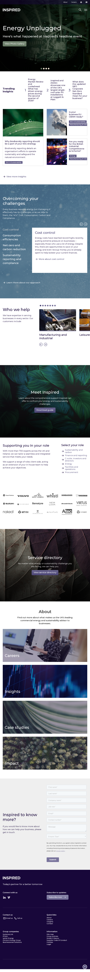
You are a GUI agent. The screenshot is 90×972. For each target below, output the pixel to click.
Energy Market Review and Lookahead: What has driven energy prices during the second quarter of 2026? (35, 90)
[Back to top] (85, 967)
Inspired (11, 878)
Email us (9, 918)
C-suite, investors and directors (75, 459)
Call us (19, 918)
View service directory (45, 572)
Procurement (71, 472)
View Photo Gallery (14, 44)
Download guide (44, 410)
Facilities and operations (71, 468)
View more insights (16, 176)
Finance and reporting (76, 455)
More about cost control (51, 259)
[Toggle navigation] (85, 9)
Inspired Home (11, 9)
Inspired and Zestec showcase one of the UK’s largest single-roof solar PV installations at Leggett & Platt (57, 90)
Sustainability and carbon (74, 451)
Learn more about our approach (23, 282)
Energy (68, 464)
